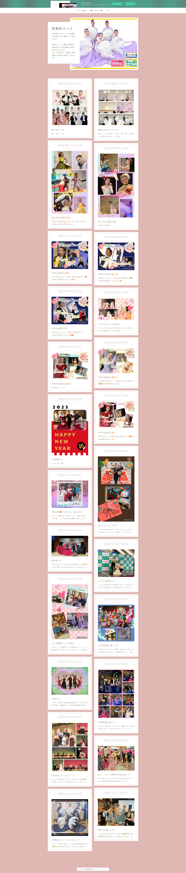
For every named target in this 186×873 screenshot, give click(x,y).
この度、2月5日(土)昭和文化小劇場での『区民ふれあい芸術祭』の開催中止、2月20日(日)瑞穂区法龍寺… (70, 703)
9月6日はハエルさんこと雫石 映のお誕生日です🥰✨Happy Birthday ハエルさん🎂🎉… (115, 279)
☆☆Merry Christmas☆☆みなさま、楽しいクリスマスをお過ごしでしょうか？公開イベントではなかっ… (116, 530)
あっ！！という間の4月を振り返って (114, 774)
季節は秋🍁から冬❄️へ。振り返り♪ (67, 511)
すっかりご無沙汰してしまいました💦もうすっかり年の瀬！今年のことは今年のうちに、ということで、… (116, 727)
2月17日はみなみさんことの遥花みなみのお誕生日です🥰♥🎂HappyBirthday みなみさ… (116, 382)
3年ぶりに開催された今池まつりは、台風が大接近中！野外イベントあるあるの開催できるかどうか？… (70, 517)
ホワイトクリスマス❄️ (108, 525)
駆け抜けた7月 (58, 129)
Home (108, 10)
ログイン (130, 4)
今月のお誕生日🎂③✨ (108, 377)
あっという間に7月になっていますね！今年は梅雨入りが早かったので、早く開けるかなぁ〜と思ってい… (70, 780)
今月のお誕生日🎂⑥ (60, 272)
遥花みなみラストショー (108, 129)
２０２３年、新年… (58, 463)
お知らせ (55, 698)
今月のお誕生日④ (59, 328)
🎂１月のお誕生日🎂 (107, 221)
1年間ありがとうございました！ (66, 839)
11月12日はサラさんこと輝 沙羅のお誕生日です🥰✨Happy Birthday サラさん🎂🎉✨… (69, 278)
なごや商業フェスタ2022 (62, 643)
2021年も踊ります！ (107, 829)
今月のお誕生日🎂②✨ (62, 383)
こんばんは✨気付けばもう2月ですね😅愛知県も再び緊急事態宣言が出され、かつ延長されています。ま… (116, 835)
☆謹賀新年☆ (57, 459)
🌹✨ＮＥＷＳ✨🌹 (96, 10)
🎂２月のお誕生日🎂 (61, 217)
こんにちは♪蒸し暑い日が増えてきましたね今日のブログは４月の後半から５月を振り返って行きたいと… (116, 586)
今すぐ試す (117, 4)
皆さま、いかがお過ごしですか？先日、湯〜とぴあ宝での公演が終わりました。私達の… (116, 134)
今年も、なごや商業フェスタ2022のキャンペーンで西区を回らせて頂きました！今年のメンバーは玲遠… (70, 648)
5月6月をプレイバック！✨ (63, 775)
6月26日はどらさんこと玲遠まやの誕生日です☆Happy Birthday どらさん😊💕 (67, 333)
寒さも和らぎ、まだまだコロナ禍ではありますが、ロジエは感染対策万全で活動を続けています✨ (116, 779)
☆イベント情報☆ (81, 10)
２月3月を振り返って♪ (108, 645)
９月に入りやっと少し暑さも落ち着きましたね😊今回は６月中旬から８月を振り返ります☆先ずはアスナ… (70, 565)
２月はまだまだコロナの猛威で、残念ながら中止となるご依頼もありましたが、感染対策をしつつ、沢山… (116, 650)
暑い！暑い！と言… (58, 133)
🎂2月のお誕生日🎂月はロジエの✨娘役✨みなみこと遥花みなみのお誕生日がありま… (69, 222)
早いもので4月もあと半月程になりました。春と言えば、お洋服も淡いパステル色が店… (115, 329)
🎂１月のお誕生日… (105, 225)
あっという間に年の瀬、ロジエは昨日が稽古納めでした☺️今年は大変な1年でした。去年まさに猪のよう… (70, 845)
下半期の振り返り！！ (107, 722)
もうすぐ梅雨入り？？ (107, 580)
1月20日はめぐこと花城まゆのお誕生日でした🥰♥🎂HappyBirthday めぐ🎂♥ (116, 437)
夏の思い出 (56, 560)
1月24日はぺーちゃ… (59, 387)
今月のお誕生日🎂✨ (107, 432)
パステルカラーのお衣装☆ (109, 324)
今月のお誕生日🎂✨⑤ (108, 274)
